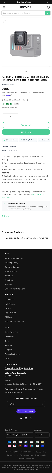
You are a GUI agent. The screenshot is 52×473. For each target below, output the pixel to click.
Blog (7, 341)
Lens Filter (13, 150)
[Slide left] (20, 71)
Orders (8, 308)
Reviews (8, 345)
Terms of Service (12, 267)
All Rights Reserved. (26, 452)
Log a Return (10, 313)
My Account (10, 300)
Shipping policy (41, 455)
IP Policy (35, 469)
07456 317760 (12, 375)
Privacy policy (12, 455)
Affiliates (8, 317)
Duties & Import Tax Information (15, 100)
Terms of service (26, 455)
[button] (4, 7)
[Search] (47, 13)
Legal (7, 358)
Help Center (10, 304)
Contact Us (9, 337)
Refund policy (41, 452)
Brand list (9, 280)
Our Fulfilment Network (15, 289)
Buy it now (26, 132)
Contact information (27, 458)
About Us (9, 276)
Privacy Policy (11, 271)
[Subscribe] (42, 404)
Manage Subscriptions (14, 321)
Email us (28, 368)
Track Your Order (12, 332)
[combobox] (23, 13)
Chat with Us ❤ (13, 368)
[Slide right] (31, 71)
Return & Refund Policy (15, 258)
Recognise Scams (12, 354)
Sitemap (8, 284)
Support (8, 350)
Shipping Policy (11, 263)
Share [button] (6, 216)
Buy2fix (15, 452)
